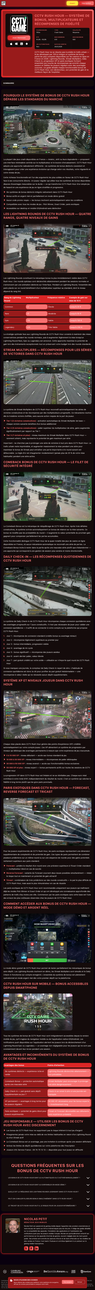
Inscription (86, 3)
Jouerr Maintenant (19, 38)
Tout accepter (68, 1282)
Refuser (79, 1282)
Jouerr (72, 3)
